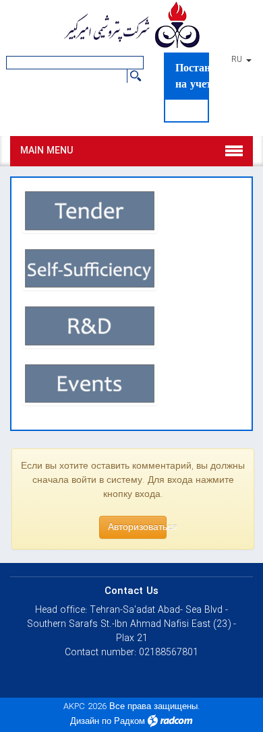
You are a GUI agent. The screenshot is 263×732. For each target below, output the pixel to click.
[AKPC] (131, 26)
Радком (129, 721)
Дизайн (84, 721)
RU (238, 60)
